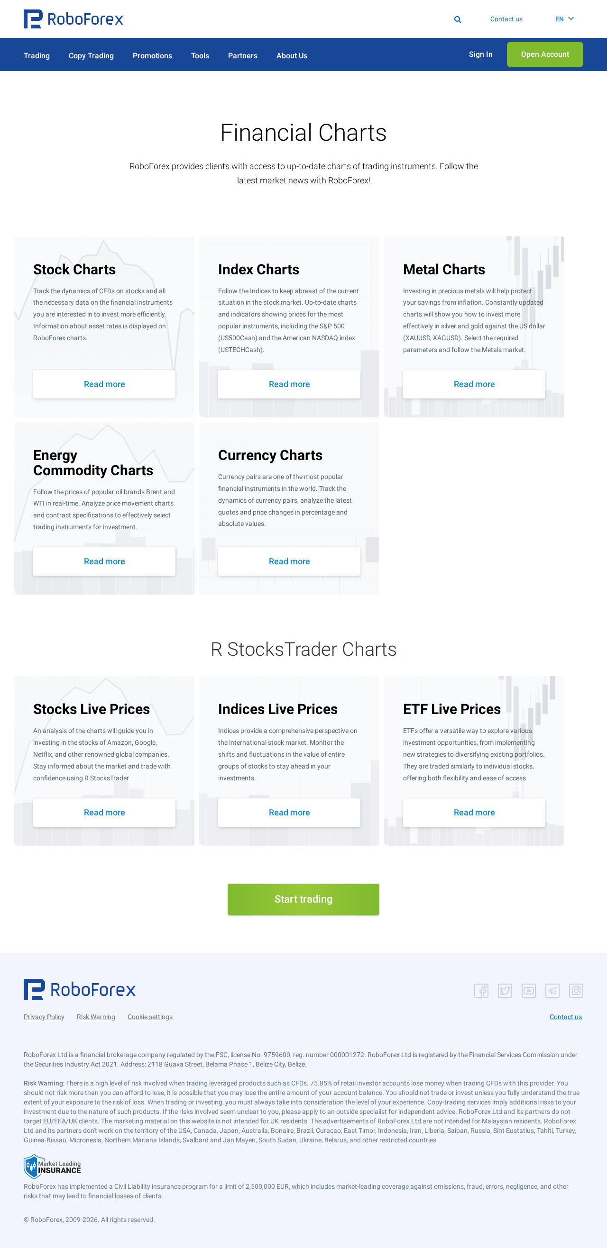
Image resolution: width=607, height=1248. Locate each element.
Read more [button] (104, 384)
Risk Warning (96, 1017)
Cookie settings (150, 1017)
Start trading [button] (303, 899)
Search (309, 19)
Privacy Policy (44, 1017)
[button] (73, 18)
